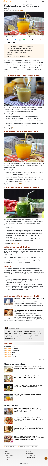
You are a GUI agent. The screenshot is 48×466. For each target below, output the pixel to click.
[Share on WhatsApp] (24, 40)
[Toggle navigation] (42, 1)
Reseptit (6, 451)
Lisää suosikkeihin (11, 36)
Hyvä (13, 352)
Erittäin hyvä (15, 350)
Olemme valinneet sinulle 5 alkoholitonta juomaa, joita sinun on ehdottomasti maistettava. (28, 385)
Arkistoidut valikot (9, 455)
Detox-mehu (15, 243)
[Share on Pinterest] (40, 40)
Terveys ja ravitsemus (11, 446)
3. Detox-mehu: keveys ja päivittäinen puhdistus (19, 50)
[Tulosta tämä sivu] (42, 36)
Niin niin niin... (15, 354)
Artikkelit (7, 459)
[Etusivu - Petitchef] (4, 4)
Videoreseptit (7, 453)
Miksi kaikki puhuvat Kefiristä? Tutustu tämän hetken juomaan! (29, 299)
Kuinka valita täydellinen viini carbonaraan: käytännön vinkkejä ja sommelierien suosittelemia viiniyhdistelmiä (28, 428)
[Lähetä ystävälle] (29, 36)
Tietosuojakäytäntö (30, 453)
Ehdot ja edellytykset (30, 455)
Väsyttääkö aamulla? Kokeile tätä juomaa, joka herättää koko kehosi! (27, 395)
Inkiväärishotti (20, 184)
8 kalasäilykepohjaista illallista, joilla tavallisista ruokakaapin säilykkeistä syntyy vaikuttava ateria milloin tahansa (28, 419)
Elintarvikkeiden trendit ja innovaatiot (28, 446)
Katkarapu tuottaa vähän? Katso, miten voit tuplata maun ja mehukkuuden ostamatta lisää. (29, 376)
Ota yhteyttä (28, 451)
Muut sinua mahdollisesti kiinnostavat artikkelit (19, 56)
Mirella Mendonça (20, 10)
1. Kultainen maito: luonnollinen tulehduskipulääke (20, 46)
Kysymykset (7, 457)
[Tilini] (26, 1)
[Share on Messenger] (16, 40)
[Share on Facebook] (7, 40)
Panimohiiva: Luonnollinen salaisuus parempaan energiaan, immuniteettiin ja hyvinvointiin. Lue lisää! (29, 367)
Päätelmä (9, 54)
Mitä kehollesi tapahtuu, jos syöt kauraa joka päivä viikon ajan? (28, 311)
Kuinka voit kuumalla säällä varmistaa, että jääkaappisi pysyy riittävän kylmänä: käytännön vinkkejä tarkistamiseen (28, 410)
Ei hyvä (13, 356)
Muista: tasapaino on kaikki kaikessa (16, 52)
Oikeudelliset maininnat (31, 457)
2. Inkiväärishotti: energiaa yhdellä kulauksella (19, 48)
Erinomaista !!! (15, 348)
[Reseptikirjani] (19, 1)
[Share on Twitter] (32, 40)
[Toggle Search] (34, 1)
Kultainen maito (16, 128)
